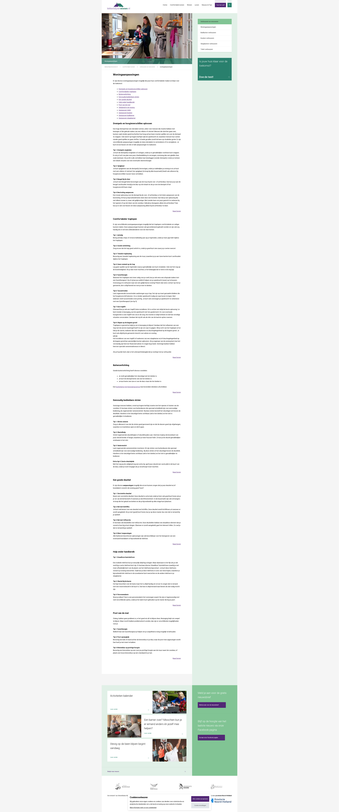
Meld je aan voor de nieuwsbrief (209, 705)
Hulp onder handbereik (127, 102)
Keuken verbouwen (207, 38)
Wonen (189, 5)
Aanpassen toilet (125, 110)
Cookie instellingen (200, 805)
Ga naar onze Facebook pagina (208, 737)
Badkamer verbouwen (208, 32)
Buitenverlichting (125, 94)
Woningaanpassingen (208, 27)
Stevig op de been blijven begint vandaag (120, 740)
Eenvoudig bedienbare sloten (129, 97)
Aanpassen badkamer (126, 115)
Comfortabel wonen (177, 5)
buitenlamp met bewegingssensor (128, 387)
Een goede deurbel (125, 99)
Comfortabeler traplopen (127, 92)
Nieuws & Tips (207, 5)
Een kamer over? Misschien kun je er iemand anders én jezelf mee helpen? (130, 715)
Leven (197, 5)
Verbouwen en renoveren (209, 21)
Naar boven (177, 211)
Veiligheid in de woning (127, 107)
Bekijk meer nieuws (113, 771)
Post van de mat (124, 105)
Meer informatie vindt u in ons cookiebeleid (143, 807)
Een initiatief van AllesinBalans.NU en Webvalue (121, 795)
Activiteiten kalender (113, 691)
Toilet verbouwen (207, 49)
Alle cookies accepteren (200, 799)
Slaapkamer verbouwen (209, 44)
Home (165, 5)
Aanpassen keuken (125, 113)
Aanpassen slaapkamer (127, 118)
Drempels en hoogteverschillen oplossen (133, 89)
